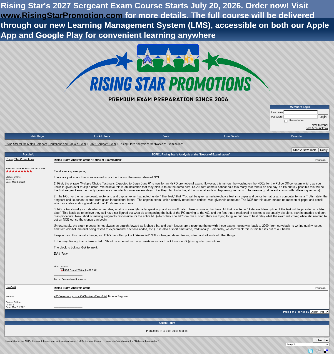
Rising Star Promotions (20, 159)
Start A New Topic (305, 150)
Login (323, 116)
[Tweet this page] (310, 350)
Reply (324, 150)
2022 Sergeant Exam (103, 144)
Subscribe (321, 340)
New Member (320, 125)
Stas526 (11, 287)
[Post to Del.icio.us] (325, 350)
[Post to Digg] (318, 350)
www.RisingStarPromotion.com (62, 15)
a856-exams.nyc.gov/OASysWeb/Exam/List (80, 296)
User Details (231, 136)
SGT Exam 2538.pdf (75, 270)
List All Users (102, 136)
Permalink (320, 160)
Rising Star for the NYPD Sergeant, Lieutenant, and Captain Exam (45, 144)
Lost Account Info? (317, 128)
